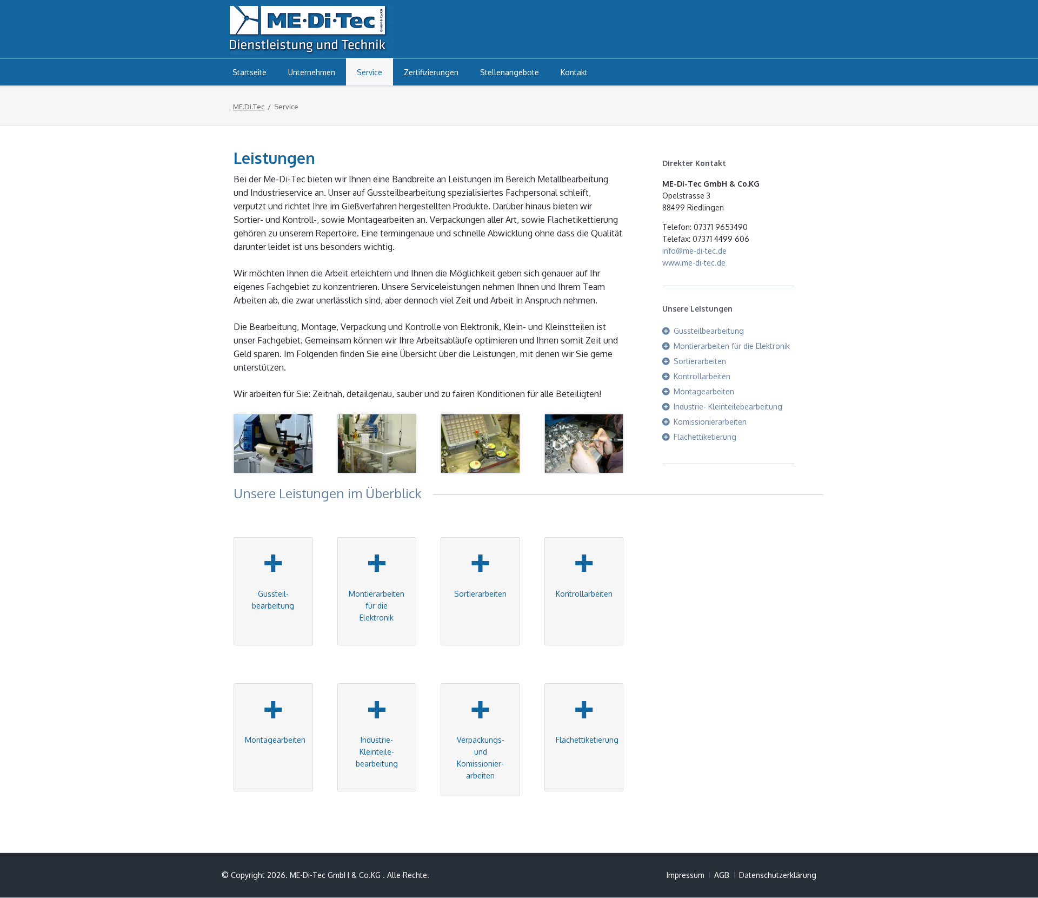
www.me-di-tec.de (694, 262)
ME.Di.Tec (248, 106)
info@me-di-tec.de (694, 250)
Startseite (249, 72)
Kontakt (574, 72)
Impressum (685, 875)
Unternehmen (311, 72)
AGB (721, 875)
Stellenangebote (509, 72)
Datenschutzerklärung (777, 875)
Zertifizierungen (431, 72)
